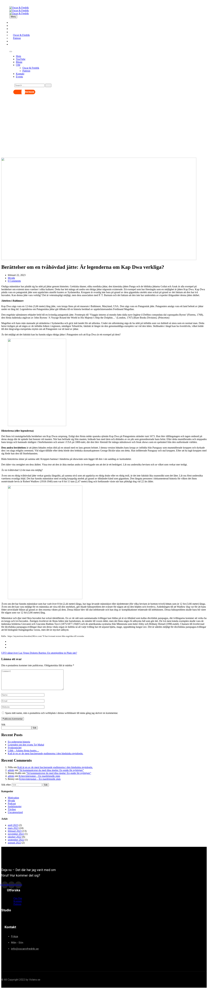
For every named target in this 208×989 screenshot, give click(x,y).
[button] (24, 92)
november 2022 (16, 834)
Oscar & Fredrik (30, 67)
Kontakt (20, 73)
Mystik (11, 278)
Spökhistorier (14, 806)
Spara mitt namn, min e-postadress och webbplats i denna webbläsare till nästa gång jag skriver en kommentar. (61, 713)
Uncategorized (15, 812)
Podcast (12, 803)
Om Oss (17, 898)
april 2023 (13, 825)
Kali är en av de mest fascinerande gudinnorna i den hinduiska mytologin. (45, 753)
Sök (3, 724)
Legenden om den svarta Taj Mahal (26, 744)
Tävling (12, 809)
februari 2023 (15, 831)
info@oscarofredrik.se (25, 948)
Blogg (19, 62)
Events (16, 44)
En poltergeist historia (19, 741)
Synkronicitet (14, 747)
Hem (18, 56)
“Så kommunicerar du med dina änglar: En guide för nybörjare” (51, 770)
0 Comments (14, 281)
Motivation (13, 797)
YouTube (20, 59)
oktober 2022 (14, 836)
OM (18, 65)
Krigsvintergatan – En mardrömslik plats (39, 776)
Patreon (26, 70)
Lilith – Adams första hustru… (23, 750)
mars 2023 (13, 828)
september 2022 (16, 839)
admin (11, 770)
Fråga (14, 936)
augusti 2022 (14, 842)
